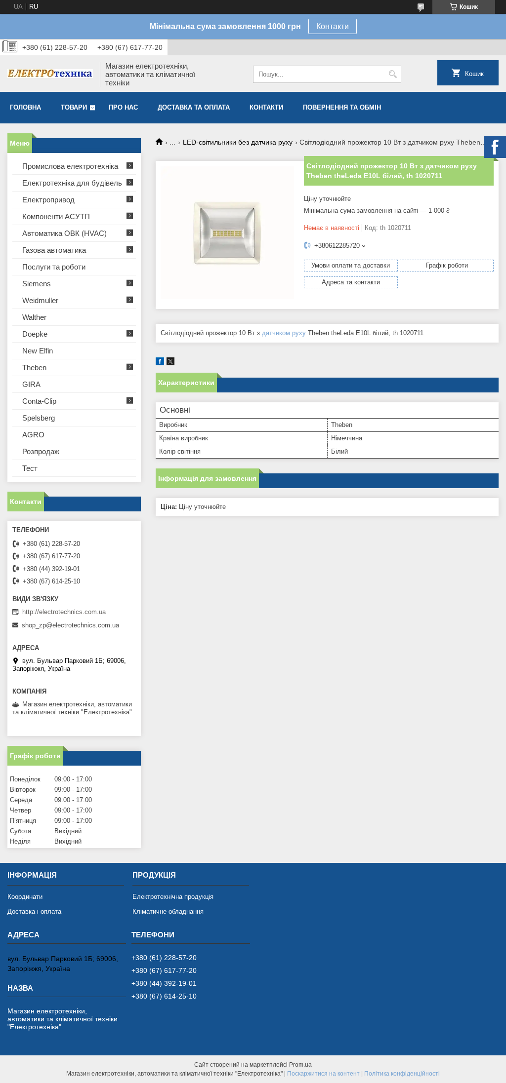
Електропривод (48, 199)
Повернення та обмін (342, 107)
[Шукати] (392, 74)
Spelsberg (38, 418)
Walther (34, 317)
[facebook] (160, 363)
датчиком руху (284, 333)
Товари (74, 107)
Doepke (34, 334)
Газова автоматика (54, 250)
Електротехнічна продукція (172, 896)
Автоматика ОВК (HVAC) (64, 233)
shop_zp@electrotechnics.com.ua (70, 625)
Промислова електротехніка (70, 166)
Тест (30, 468)
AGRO (33, 434)
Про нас (123, 107)
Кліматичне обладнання (168, 911)
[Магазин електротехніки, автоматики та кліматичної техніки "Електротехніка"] (50, 74)
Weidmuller (40, 300)
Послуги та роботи (53, 267)
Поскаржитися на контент (323, 1073)
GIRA (31, 384)
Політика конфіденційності (402, 1073)
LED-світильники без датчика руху (238, 142)
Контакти (332, 26)
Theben (34, 367)
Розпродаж (40, 451)
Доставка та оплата (194, 107)
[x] (170, 363)
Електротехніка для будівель (72, 183)
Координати (24, 896)
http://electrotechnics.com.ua (64, 612)
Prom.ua (300, 1064)
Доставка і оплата (34, 911)
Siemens (36, 283)
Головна (25, 107)
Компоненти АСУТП (56, 216)
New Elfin (37, 351)
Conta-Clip (39, 401)
